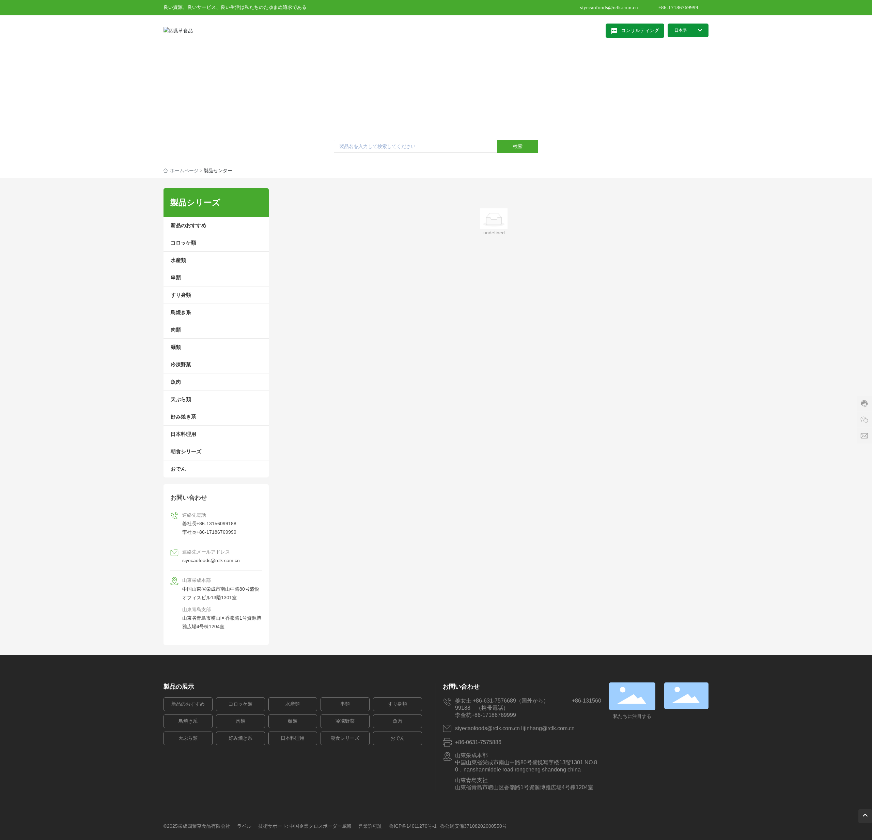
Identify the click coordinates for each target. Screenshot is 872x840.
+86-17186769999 (678, 7)
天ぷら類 (188, 738)
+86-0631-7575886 (478, 742)
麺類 (292, 721)
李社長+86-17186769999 (209, 532)
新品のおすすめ (188, 704)
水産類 (292, 704)
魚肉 (397, 721)
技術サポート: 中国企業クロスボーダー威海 (305, 826)
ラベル (244, 826)
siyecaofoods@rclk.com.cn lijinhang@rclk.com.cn (515, 728)
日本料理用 (293, 738)
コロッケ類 (240, 704)
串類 (345, 704)
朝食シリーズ (345, 738)
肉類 (240, 721)
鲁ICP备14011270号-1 (413, 826)
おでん (397, 738)
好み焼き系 (240, 738)
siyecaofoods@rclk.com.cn (609, 7)
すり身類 (397, 704)
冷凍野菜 (345, 721)
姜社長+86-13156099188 (209, 523)
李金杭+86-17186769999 (488, 715)
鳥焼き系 (188, 721)
